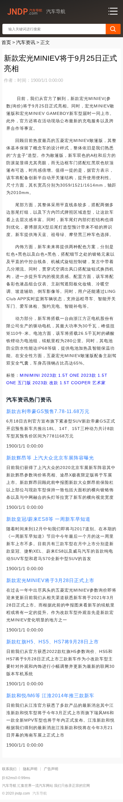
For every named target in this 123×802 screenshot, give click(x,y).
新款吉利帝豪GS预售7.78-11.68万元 (48, 411)
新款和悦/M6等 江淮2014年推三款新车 (50, 695)
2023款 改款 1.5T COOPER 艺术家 (68, 382)
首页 (6, 42)
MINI (25, 375)
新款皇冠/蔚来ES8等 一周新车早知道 (48, 519)
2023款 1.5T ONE (59, 375)
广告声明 (51, 769)
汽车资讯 (25, 42)
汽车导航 (40, 793)
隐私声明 (30, 769)
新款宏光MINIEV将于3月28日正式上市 (50, 580)
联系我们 (9, 769)
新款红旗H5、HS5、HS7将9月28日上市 (52, 641)
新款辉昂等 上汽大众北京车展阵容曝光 (50, 457)
